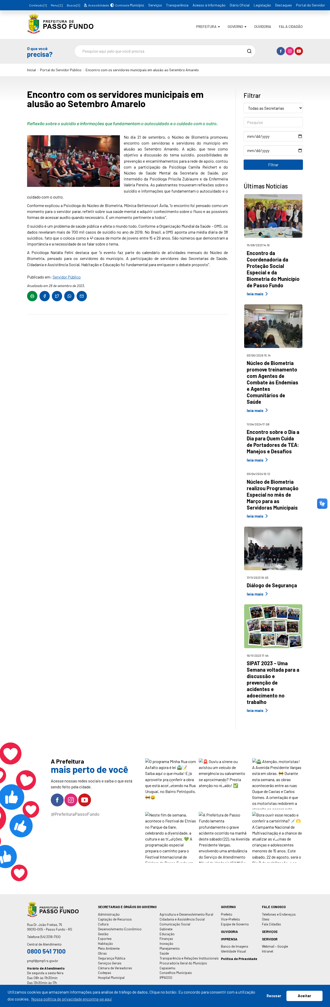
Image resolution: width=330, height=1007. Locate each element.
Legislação (262, 5)
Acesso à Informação (209, 5)
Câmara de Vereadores (115, 968)
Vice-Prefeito (230, 919)
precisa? (40, 52)
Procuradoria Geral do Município (183, 963)
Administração (109, 914)
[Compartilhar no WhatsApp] (69, 296)
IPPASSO (166, 978)
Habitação (105, 943)
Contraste (121, 5)
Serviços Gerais (109, 963)
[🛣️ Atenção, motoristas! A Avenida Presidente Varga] (277, 783)
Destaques (283, 5)
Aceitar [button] (304, 996)
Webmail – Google (275, 946)
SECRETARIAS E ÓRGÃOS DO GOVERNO (127, 907)
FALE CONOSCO (274, 907)
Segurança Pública (111, 958)
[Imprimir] (32, 296)
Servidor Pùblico (67, 276)
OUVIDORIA (229, 932)
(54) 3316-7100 (50, 937)
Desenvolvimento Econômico (120, 929)
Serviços (155, 5)
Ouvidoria (262, 26)
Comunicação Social (175, 924)
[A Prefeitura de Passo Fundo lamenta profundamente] (224, 837)
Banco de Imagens (234, 946)
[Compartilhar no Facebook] (44, 296)
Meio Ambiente (109, 948)
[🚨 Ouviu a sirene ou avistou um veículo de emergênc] (224, 783)
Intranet (267, 951)
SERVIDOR (269, 939)
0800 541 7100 (46, 951)
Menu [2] (57, 5)
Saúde (164, 953)
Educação (167, 934)
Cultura (103, 924)
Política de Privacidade (239, 959)
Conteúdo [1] (38, 5)
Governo (236, 26)
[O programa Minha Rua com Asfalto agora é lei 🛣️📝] (170, 783)
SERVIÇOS (269, 932)
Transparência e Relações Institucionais (189, 958)
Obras (102, 953)
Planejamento (170, 948)
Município (137, 5)
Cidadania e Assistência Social (182, 919)
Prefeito (226, 914)
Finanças (166, 939)
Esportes (105, 939)
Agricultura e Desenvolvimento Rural (186, 914)
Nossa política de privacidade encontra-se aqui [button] (71, 998)
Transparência (177, 5)
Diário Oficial (240, 5)
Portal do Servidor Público (60, 70)
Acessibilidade (98, 5)
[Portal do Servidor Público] (60, 29)
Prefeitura (206, 26)
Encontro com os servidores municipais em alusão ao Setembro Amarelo (142, 70)
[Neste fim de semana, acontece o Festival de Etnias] (170, 837)
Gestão (103, 934)
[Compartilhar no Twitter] (57, 296)
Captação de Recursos (115, 919)
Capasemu (167, 968)
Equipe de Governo (235, 924)
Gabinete (166, 929)
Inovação (166, 943)
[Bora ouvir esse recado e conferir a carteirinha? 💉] (277, 837)
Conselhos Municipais (176, 973)
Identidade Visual (233, 951)
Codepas (104, 973)
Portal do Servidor (310, 5)
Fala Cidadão (291, 26)
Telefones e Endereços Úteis (279, 916)
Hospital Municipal (111, 978)
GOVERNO (228, 907)
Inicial (31, 70)
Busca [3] (73, 5)
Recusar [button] (274, 996)
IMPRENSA (229, 939)
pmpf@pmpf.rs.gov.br (42, 961)
